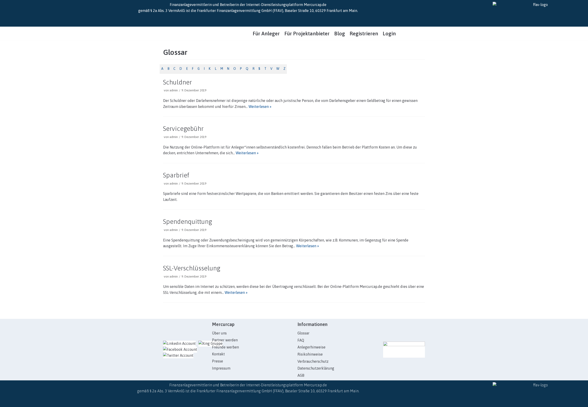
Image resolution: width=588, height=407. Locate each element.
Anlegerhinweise (311, 347)
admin (174, 90)
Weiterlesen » (260, 106)
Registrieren (364, 33)
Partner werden (225, 340)
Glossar (303, 333)
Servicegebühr (183, 128)
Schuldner (177, 82)
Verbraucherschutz (312, 361)
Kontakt (218, 354)
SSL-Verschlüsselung (191, 268)
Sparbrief (176, 175)
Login (389, 33)
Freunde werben (225, 347)
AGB (300, 375)
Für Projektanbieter (307, 33)
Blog (339, 33)
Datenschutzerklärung (315, 368)
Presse (217, 361)
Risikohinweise (310, 354)
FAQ (300, 340)
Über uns (219, 333)
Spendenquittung (187, 221)
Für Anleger (266, 33)
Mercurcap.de (315, 5)
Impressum (221, 368)
